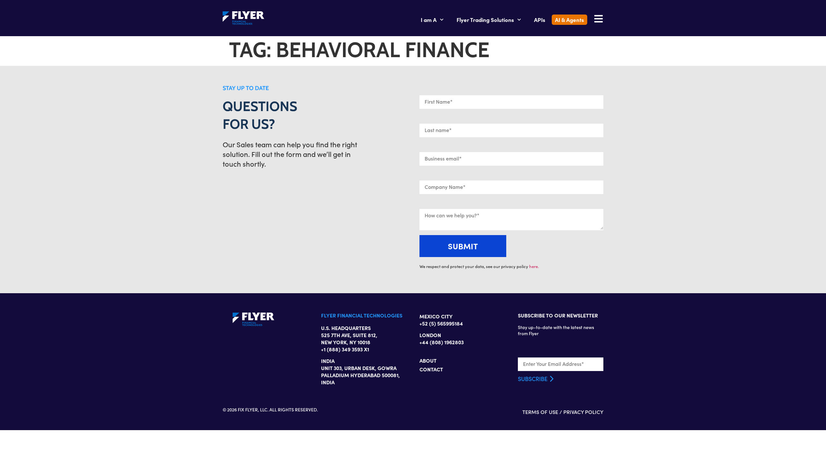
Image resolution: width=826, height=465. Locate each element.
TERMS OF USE (540, 411)
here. (534, 266)
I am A (429, 19)
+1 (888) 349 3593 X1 (345, 349)
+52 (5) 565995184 (441, 323)
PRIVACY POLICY (583, 411)
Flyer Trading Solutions (485, 19)
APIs (539, 19)
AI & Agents (569, 19)
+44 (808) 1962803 (441, 342)
